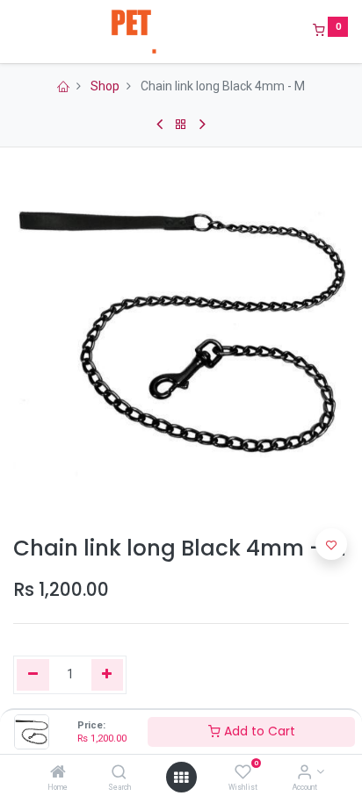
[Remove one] (33, 675)
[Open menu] (181, 777)
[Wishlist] (243, 773)
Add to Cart (258, 731)
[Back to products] (181, 124)
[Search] (119, 773)
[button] (331, 544)
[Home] (58, 773)
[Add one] (107, 675)
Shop (104, 86)
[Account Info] (304, 773)
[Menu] (15, 31)
